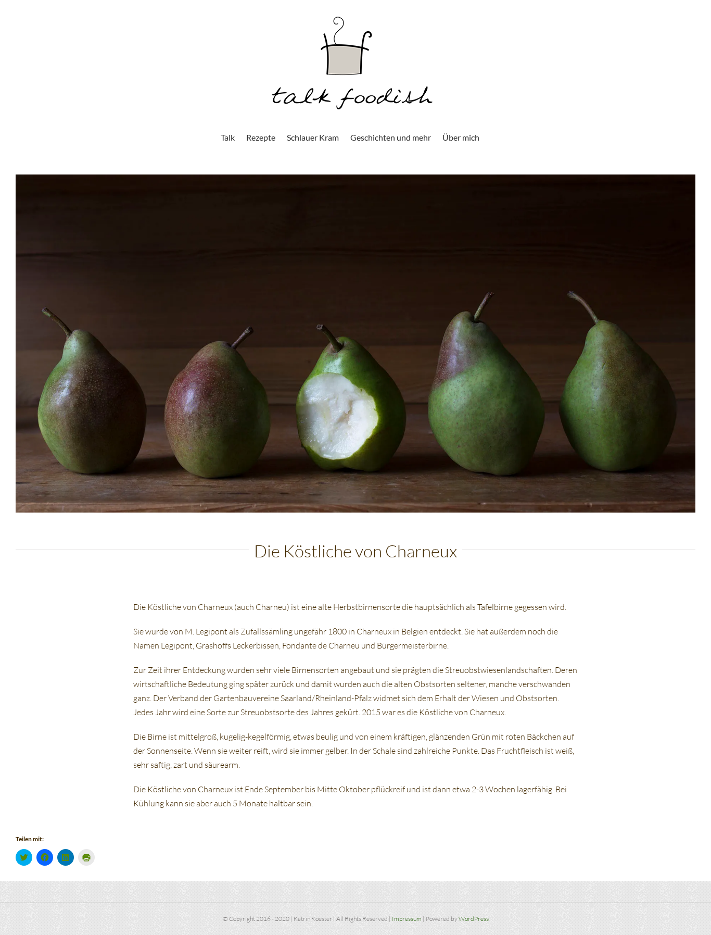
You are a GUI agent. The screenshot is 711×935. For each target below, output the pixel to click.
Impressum (407, 918)
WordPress (474, 918)
